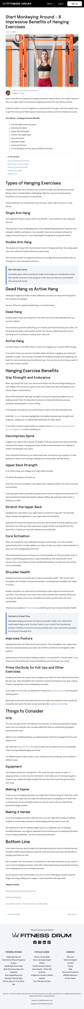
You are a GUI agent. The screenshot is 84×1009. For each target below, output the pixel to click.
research (18, 416)
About (49, 4)
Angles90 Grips (23, 747)
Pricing (70, 966)
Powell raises (31, 608)
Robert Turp (18, 93)
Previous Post (13, 914)
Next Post (73, 914)
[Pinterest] (49, 942)
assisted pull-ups (58, 691)
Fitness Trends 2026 (42, 957)
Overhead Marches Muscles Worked (21, 891)
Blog (70, 969)
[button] (74, 3)
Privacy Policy (70, 978)
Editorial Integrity (70, 960)
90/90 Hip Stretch (13, 897)
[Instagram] (39, 942)
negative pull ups (56, 704)
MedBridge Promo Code (14, 966)
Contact (70, 963)
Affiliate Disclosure (70, 975)
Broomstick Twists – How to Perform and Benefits (26, 904)
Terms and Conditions (70, 972)
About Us (70, 957)
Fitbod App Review (13, 957)
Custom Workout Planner (41, 966)
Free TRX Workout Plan (42, 981)
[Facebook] (35, 942)
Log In (60, 4)
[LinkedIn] (44, 942)
